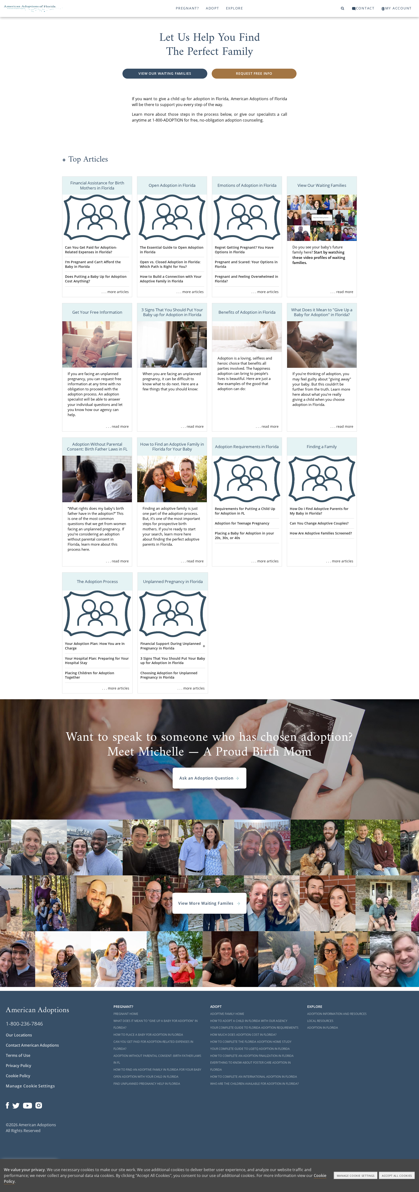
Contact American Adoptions (32, 1045)
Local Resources (320, 1021)
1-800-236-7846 (24, 1023)
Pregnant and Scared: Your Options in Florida (246, 264)
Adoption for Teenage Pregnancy (242, 523)
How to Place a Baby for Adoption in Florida (148, 1035)
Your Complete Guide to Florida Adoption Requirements (254, 1028)
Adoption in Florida (322, 1028)
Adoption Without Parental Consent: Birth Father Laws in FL (157, 1059)
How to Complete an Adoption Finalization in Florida (252, 1056)
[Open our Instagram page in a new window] (38, 1104)
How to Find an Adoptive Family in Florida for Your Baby (157, 1070)
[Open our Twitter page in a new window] (16, 1104)
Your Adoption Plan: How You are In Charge (95, 645)
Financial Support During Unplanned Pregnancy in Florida (170, 645)
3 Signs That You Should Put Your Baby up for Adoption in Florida (172, 660)
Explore (234, 8)
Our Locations (19, 1035)
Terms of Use (18, 1055)
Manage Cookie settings (356, 1175)
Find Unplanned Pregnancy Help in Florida (146, 1084)
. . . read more (341, 291)
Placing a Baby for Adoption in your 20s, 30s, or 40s (244, 535)
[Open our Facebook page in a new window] (7, 1104)
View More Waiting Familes (206, 903)
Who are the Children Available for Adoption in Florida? (254, 1084)
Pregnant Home (125, 1014)
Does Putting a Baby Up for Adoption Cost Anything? (96, 278)
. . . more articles (115, 291)
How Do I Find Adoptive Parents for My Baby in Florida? (319, 511)
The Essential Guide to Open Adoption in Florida (171, 249)
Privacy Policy (18, 1065)
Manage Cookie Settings (30, 1086)
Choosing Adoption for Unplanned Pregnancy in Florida (168, 675)
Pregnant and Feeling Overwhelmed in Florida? (246, 278)
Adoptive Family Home (227, 1014)
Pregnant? (187, 8)
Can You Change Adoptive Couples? (319, 523)
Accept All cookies (397, 1175)
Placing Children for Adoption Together (89, 675)
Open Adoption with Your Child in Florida (145, 1077)
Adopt (212, 8)
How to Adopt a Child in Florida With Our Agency (248, 1021)
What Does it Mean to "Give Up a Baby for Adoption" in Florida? (155, 1024)
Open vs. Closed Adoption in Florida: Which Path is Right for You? (170, 264)
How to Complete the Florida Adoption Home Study (250, 1042)
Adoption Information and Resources (337, 1014)
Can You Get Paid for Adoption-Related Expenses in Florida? (91, 249)
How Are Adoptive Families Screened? (321, 533)
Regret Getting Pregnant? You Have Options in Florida (244, 249)
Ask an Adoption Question (206, 778)
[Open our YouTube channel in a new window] (27, 1104)
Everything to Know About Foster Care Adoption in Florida (250, 1066)
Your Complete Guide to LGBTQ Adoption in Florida (250, 1049)
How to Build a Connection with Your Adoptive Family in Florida (170, 278)
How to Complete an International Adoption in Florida (253, 1077)
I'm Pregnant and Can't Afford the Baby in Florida (93, 264)
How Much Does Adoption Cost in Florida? (243, 1035)
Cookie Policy (18, 1075)
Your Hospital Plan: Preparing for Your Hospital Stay (97, 660)
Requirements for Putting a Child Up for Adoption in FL (245, 511)
